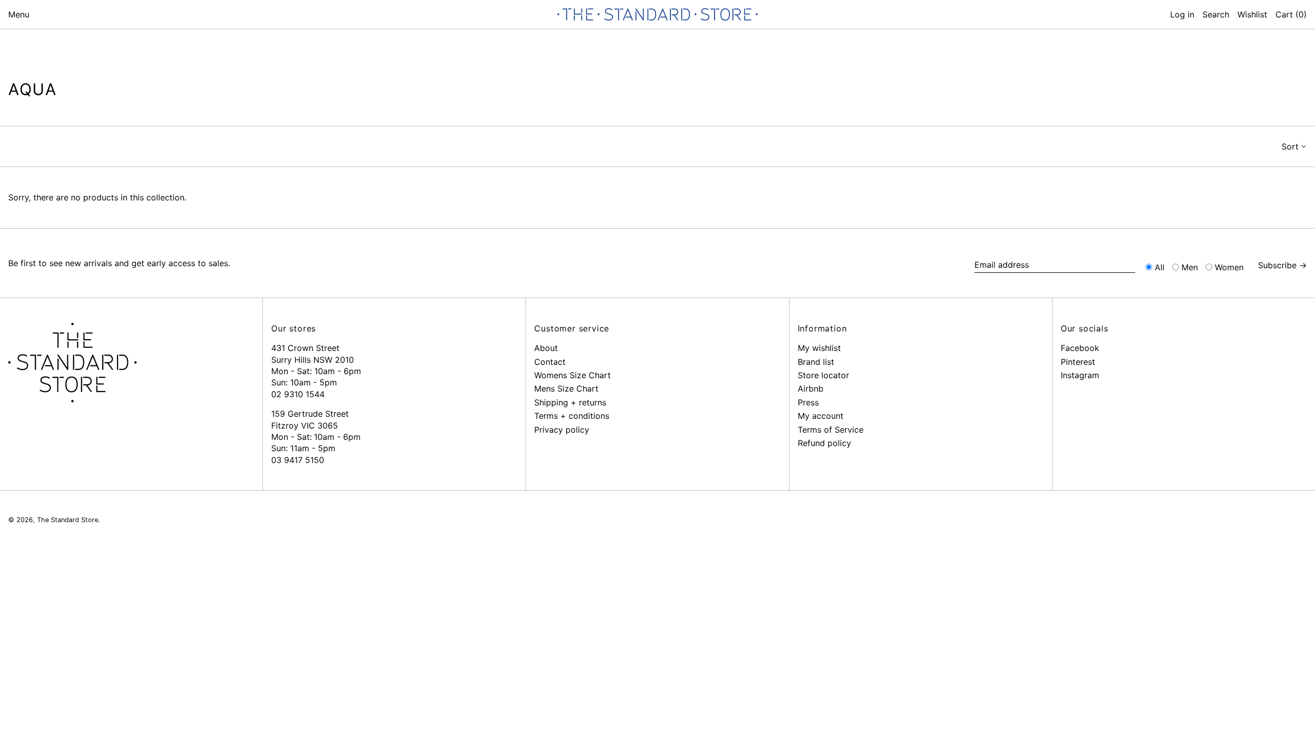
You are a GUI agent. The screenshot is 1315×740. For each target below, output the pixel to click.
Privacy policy (561, 429)
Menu (18, 14)
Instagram (1080, 375)
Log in (1182, 14)
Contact (550, 362)
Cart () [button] (1291, 14)
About (546, 348)
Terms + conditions (571, 416)
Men (1189, 267)
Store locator (823, 375)
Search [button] (1216, 14)
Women (1229, 267)
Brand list (816, 362)
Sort (1290, 146)
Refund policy (824, 443)
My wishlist (819, 348)
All (1159, 267)
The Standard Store (67, 520)
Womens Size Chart (572, 375)
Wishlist (1252, 14)
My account (820, 416)
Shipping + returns (570, 402)
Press (808, 402)
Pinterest (1078, 362)
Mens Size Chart (566, 388)
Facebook (1080, 348)
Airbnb (810, 388)
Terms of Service (830, 429)
